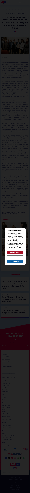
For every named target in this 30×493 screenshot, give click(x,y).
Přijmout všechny (15, 261)
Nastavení (15, 257)
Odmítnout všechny (15, 252)
